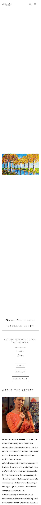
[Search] (30, 4)
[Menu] (35, 4)
